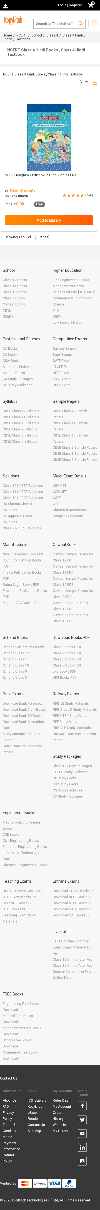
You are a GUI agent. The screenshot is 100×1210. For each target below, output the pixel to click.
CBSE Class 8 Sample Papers (75, 454)
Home (7, 35)
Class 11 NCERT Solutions (23, 492)
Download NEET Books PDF (73, 897)
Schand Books (14, 373)
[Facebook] (82, 1106)
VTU (56, 310)
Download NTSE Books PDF (73, 903)
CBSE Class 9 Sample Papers (75, 447)
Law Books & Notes (67, 323)
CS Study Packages (17, 385)
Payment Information (12, 1146)
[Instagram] (82, 1162)
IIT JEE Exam (62, 367)
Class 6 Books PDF (67, 659)
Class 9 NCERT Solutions (22, 528)
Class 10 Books (15, 292)
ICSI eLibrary (37, 1100)
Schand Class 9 (15, 671)
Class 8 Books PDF (67, 647)
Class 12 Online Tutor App (72, 959)
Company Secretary (68, 516)
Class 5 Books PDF (67, 665)
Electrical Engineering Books (25, 847)
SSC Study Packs (66, 784)
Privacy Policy (8, 1116)
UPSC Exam (62, 385)
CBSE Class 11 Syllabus (21, 417)
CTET (57, 504)
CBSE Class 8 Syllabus (20, 435)
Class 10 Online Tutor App (72, 966)
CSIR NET (60, 492)
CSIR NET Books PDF (18, 903)
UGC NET (59, 486)
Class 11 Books (15, 286)
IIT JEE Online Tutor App (71, 941)
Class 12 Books (15, 280)
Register (75, 5)
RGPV (57, 316)
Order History (58, 1116)
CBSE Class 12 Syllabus (21, 411)
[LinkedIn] (82, 1148)
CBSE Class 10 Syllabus (21, 423)
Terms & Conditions (11, 1128)
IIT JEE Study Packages (71, 772)
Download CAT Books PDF (72, 915)
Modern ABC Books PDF (21, 603)
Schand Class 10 (16, 665)
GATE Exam (61, 361)
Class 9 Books (14, 298)
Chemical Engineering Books (25, 865)
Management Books (68, 286)
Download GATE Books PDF (73, 909)
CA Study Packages (18, 379)
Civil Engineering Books (21, 841)
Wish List (60, 1125)
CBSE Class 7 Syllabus (20, 441)
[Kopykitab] (12, 20)
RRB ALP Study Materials (72, 728)
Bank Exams (62, 355)
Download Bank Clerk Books (24, 710)
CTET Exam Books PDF (20, 897)
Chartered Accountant (70, 510)
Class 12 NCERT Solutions (23, 486)
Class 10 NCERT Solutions (23, 498)
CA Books (10, 349)
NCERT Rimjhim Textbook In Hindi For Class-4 (40, 175)
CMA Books (12, 361)
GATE (57, 498)
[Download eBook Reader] (6, 6)
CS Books (10, 355)
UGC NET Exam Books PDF (23, 891)
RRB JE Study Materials (71, 703)
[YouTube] (82, 1134)
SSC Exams (61, 379)
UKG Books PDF (64, 678)
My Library (60, 1131)
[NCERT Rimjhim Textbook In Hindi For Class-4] (49, 137)
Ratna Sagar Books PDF (21, 585)
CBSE (7, 310)
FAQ (6, 1107)
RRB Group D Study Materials (75, 710)
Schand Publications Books (24, 647)
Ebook (7, 39)
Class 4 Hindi (72, 35)
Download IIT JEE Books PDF (74, 891)
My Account (62, 1107)
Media (7, 1137)
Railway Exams (64, 349)
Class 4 (52, 35)
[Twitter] (82, 1120)
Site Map (34, 1131)
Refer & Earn (62, 1100)
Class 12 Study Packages (72, 766)
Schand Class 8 (15, 678)
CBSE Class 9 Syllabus (20, 429)
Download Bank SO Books (22, 716)
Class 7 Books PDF (67, 653)
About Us (10, 1100)
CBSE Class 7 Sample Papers (75, 460)
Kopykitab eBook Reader (35, 1113)
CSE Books (11, 835)
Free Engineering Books (71, 280)
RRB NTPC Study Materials (73, 716)
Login (62, 5)
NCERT (21, 35)
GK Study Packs (65, 778)
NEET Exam (61, 373)
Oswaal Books (14, 304)
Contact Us (8, 1078)
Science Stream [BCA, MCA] (74, 292)
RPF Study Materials (68, 722)
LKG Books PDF (64, 671)
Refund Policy (8, 1158)
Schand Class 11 (16, 659)
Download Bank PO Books (22, 703)
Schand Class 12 (16, 653)
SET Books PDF (14, 909)
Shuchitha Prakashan (19, 367)
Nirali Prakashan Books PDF (24, 554)
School (36, 35)
